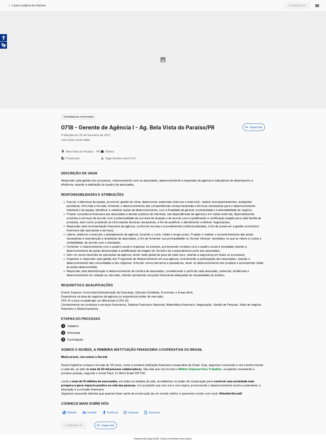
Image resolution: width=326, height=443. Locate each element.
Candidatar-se (297, 5)
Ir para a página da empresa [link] (29, 5)
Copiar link (255, 127)
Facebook (112, 412)
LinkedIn (92, 412)
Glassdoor (154, 412)
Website (71, 412)
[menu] (317, 5)
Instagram (133, 412)
